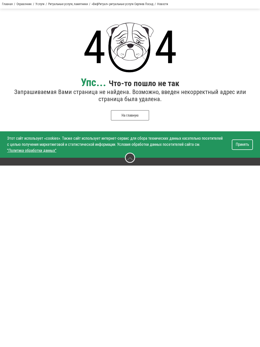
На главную (130, 115)
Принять (242, 144)
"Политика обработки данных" (31, 150)
